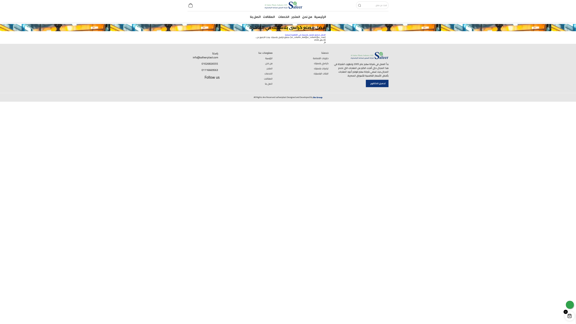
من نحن (269, 63)
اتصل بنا (269, 84)
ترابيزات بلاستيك (321, 68)
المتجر (270, 68)
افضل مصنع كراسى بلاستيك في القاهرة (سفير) (305, 35)
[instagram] (196, 84)
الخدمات (268, 73)
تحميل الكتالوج (378, 83)
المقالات (268, 78)
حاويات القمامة (320, 58)
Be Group (317, 97)
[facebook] (216, 84)
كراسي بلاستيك (321, 63)
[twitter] (209, 84)
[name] (359, 5)
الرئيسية (269, 58)
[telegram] (203, 84)
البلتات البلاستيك (321, 73)
